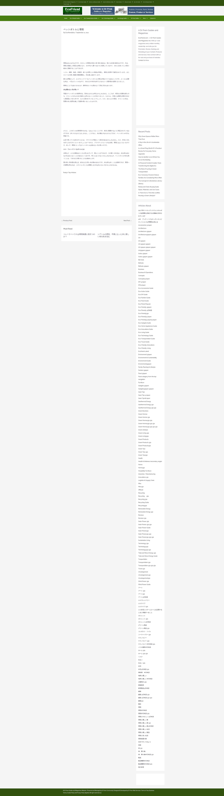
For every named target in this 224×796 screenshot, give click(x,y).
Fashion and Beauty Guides (94, 2)
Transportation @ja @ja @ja (147, 565)
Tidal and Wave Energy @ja (147, 553)
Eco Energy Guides (122, 18)
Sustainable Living (144, 540)
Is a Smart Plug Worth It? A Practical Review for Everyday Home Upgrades (150, 151)
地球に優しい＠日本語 (145, 679)
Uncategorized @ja (144, 575)
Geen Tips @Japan (144, 395)
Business (141, 269)
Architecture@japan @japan (147, 234)
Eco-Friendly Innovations (146, 345)
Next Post (128, 220)
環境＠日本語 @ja (143, 713)
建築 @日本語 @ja (143, 694)
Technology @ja (143, 543)
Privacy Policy (81, 792)
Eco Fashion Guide (144, 298)
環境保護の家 (142, 739)
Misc (139, 483)
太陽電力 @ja (142, 682)
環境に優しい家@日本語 (145, 726)
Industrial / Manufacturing (146, 474)
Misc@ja (141, 486)
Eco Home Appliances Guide (147, 326)
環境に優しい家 (143, 720)
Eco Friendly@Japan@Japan (147, 320)
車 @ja (140, 748)
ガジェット (141, 616)
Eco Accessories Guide (145, 288)
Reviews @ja (142, 518)
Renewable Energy (144, 509)
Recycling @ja (143, 496)
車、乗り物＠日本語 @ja (146, 754)
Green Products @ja (144, 442)
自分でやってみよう (144, 742)
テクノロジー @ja (143, 641)
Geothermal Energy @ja (146, 404)
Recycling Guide (143, 502)
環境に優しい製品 (144, 732)
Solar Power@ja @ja (144, 534)
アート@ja (141, 594)
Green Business (143, 411)
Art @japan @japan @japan (146, 247)
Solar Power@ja (143, 531)
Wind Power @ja (143, 581)
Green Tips (141, 449)
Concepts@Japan (144, 279)
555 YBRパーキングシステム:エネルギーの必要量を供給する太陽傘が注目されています (150, 213)
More (144, 18)
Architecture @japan (144, 231)
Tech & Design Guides (147, 2)
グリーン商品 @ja (143, 628)
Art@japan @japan (144, 250)
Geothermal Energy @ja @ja (147, 408)
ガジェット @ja (143, 619)
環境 (139, 707)
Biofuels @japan (143, 266)
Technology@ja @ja (144, 550)
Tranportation (142, 559)
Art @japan (141, 241)
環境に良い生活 (143, 735)
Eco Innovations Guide (145, 329)
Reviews (141, 515)
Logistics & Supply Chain (146, 480)
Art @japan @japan (144, 244)
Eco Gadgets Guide (144, 323)
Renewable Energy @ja (145, 512)
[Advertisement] (96, 48)
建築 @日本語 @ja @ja (145, 698)
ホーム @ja (141, 650)
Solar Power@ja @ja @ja (146, 537)
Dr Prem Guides (135, 18)
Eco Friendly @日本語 (145, 310)
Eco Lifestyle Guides (75, 18)
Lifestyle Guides (128, 2)
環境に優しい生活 (144, 729)
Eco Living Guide (143, 332)
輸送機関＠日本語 (144, 761)
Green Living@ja (143, 436)
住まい (140, 660)
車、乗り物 (141, 751)
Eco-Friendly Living (144, 348)
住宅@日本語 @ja (143, 669)
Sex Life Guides (137, 2)
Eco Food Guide (143, 301)
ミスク (140, 657)
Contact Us (152, 18)
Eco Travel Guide (143, 342)
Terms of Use (145, 790)
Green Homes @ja (144, 417)
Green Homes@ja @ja (145, 420)
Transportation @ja (144, 562)
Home (65, 18)
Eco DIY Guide (142, 294)
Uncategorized (143, 572)
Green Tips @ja (143, 452)
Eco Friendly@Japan (144, 316)
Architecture (142, 228)
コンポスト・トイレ (144, 631)
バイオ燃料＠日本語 (144, 647)
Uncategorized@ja (144, 578)
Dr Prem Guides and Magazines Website (75, 790)
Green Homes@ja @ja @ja (146, 423)
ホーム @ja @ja (143, 653)
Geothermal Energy (144, 401)
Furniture (141, 382)
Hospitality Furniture (144, 471)
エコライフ (141, 603)
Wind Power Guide (144, 584)
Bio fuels (141, 260)
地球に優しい (142, 675)
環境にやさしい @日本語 (146, 716)
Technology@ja (143, 546)
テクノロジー (142, 638)
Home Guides (119, 2)
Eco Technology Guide (145, 335)
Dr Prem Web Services (134, 790)
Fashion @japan (143, 370)
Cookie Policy (71, 792)
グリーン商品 (142, 625)
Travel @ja (141, 569)
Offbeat (140, 490)
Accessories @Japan (145, 225)
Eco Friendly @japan (144, 307)
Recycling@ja (142, 505)
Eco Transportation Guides (90, 18)
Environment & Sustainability (147, 357)
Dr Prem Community (107, 790)
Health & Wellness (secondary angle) (150, 461)
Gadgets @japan (143, 386)
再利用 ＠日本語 (144, 672)
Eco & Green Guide (82, 2)
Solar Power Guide (144, 528)
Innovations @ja (143, 477)
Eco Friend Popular (144, 304)
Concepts (141, 275)
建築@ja (140, 701)
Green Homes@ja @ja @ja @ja (147, 427)
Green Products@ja (144, 445)
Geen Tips (141, 392)
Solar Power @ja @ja (145, 524)
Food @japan (142, 373)
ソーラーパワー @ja (144, 634)
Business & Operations (145, 272)
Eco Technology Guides (107, 18)
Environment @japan (145, 354)
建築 (139, 691)
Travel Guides (66, 4)
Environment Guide (144, 361)
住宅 (139, 666)
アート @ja (141, 591)
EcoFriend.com (143, 38)
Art (139, 238)
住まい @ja (141, 663)
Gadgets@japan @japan (146, 389)
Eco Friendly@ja (143, 313)
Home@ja (141, 468)
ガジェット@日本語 (144, 622)
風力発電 (141, 767)
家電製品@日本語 (143, 688)
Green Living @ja (143, 433)
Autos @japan (142, 253)
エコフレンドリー (144, 600)
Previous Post (66, 220)
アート (140, 587)
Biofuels (141, 263)
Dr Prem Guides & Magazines (70, 2)
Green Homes (142, 414)
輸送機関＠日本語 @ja (145, 764)
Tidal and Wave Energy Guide (147, 556)
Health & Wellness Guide (108, 2)
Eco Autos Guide (143, 291)
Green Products (143, 439)
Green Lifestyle (143, 430)
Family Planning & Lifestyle (146, 367)
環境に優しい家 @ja (144, 723)
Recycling (142, 493)
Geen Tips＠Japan (144, 398)
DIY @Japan (142, 282)
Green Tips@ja (143, 455)
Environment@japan (144, 364)
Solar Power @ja (143, 521)
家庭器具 (141, 685)
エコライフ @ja (143, 606)
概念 (139, 704)
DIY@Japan (142, 285)
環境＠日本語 (142, 710)
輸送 (139, 757)
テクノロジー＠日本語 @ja (146, 644)
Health (140, 458)
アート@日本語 (143, 597)
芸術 (139, 745)
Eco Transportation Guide (146, 339)
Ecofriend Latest (143, 351)
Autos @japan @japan (145, 257)
